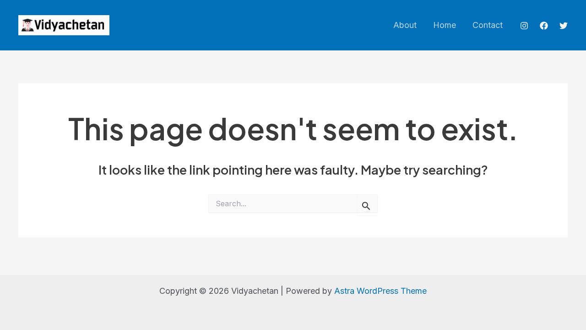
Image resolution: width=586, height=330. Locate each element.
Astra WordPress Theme (380, 291)
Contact (487, 25)
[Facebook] (544, 26)
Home (444, 25)
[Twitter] (563, 26)
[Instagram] (524, 26)
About (405, 25)
